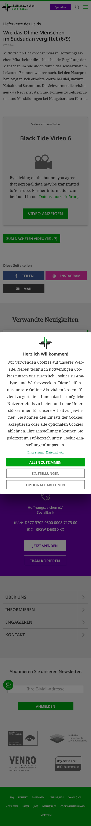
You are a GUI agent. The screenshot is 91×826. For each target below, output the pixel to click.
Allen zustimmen (45, 462)
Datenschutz (55, 452)
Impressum (36, 452)
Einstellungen (45, 473)
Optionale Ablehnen (45, 485)
